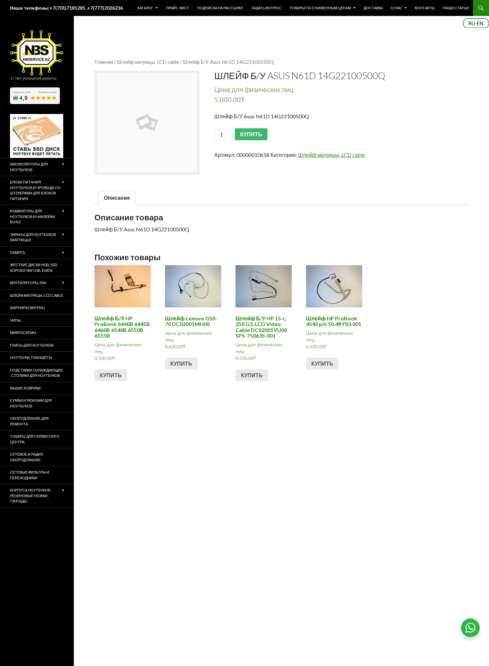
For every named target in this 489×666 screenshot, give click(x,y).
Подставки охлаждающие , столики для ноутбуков (36, 373)
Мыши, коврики (25, 388)
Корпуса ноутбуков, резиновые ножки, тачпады (30, 495)
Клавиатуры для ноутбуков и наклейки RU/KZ (32, 216)
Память (17, 252)
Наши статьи (456, 8)
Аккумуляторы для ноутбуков (29, 167)
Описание (117, 197)
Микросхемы (23, 332)
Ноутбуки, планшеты (31, 357)
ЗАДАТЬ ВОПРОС (266, 8)
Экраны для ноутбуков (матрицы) (33, 237)
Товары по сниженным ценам (320, 8)
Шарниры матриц (27, 307)
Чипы (15, 320)
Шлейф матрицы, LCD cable (148, 62)
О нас (396, 8)
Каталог (145, 8)
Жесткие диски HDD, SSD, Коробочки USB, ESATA (34, 268)
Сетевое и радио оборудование (27, 457)
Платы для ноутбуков (32, 345)
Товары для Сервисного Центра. (35, 439)
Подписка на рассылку (220, 8)
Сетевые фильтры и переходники (29, 475)
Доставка (373, 8)
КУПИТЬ (251, 134)
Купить (111, 375)
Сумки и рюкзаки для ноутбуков (31, 403)
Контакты (425, 8)
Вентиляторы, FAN (28, 282)
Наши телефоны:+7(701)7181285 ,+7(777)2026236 (66, 8)
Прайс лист (177, 8)
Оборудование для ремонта (29, 421)
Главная (103, 62)
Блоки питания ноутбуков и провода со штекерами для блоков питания (35, 190)
